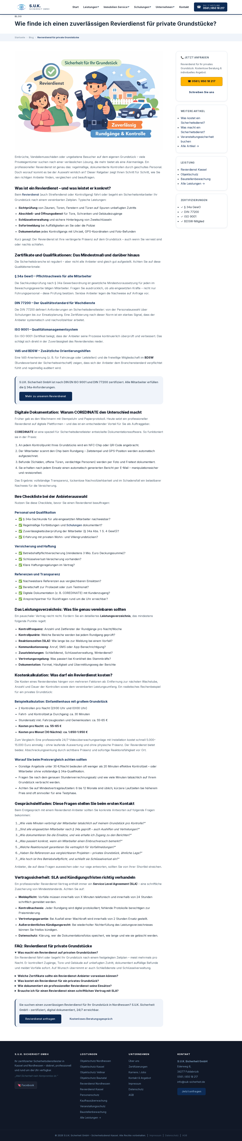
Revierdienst (30, 194)
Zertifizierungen (138, 1066)
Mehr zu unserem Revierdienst (45, 396)
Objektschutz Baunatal (93, 1077)
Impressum (135, 1083)
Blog (31, 37)
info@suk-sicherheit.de (191, 1081)
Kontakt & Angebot (140, 1077)
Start (75, 6)
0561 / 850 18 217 (187, 1076)
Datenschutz (136, 1089)
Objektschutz (189, 174)
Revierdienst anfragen (40, 1018)
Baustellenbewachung (195, 179)
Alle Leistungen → (193, 183)
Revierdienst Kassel (194, 169)
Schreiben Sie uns (201, 92)
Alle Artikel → (190, 146)
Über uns (134, 1060)
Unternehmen (165, 6)
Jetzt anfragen (191, 1091)
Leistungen (91, 6)
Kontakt (184, 6)
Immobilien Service (117, 6)
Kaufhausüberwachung (93, 1100)
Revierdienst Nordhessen (95, 1083)
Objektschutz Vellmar (92, 1072)
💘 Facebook (26, 1085)
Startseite (20, 37)
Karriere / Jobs (137, 1072)
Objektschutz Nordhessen (95, 1060)
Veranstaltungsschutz (92, 1106)
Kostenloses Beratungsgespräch (91, 1018)
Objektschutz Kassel (92, 1066)
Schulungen (142, 6)
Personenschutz (89, 1094)
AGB (131, 1094)
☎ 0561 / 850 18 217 (201, 81)
